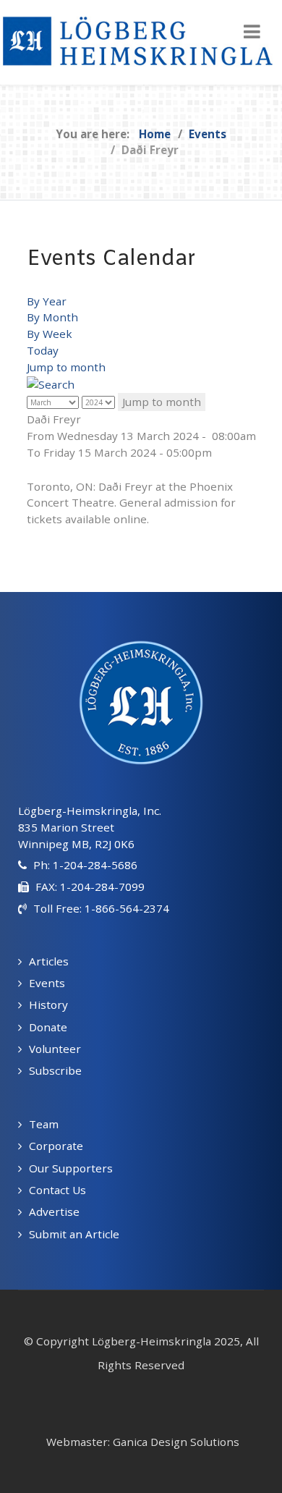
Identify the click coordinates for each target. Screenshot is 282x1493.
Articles (49, 961)
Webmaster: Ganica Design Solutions (142, 1441)
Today (43, 350)
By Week (49, 333)
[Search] (50, 383)
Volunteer (55, 1048)
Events (47, 983)
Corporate (56, 1145)
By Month (52, 317)
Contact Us (57, 1190)
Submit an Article (74, 1234)
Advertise (54, 1211)
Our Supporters (71, 1168)
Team (44, 1124)
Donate (48, 1027)
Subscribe (55, 1070)
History (48, 1004)
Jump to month (66, 367)
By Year (47, 301)
